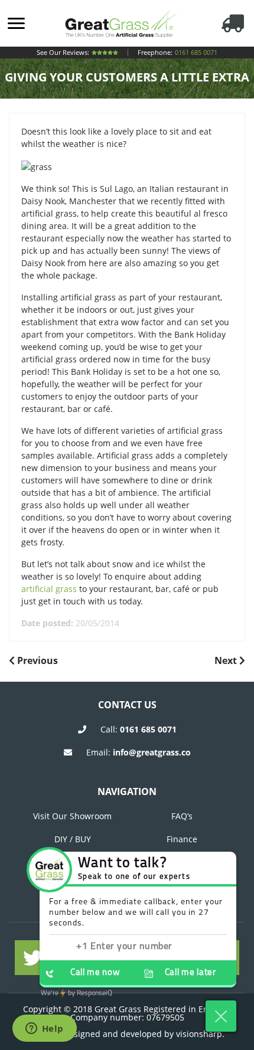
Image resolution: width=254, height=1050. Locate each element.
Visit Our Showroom (72, 816)
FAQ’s (182, 816)
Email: (138, 752)
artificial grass (49, 588)
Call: (138, 729)
